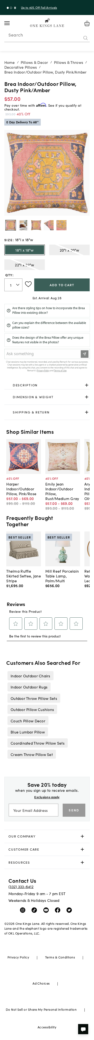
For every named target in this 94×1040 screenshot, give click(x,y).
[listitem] (30, 675)
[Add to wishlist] (28, 284)
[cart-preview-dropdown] (87, 23)
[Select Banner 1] (11, 8)
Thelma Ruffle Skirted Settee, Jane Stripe (23, 575)
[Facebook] (58, 910)
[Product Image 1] (23, 225)
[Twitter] (70, 910)
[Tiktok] (35, 910)
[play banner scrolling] (15, 8)
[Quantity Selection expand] (18, 285)
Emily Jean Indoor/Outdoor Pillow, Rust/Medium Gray (62, 491)
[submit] (85, 38)
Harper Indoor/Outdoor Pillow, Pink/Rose (21, 488)
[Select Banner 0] (8, 8)
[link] (47, 385)
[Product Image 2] (36, 225)
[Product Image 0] (10, 225)
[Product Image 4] (61, 225)
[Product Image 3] (48, 225)
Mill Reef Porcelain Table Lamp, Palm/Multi (62, 575)
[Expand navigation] (10, 23)
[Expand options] (86, 385)
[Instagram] (23, 910)
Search (15, 34)
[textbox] (13, 284)
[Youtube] (47, 910)
